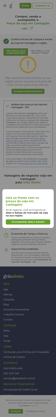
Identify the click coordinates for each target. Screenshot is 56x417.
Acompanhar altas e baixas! (28, 222)
